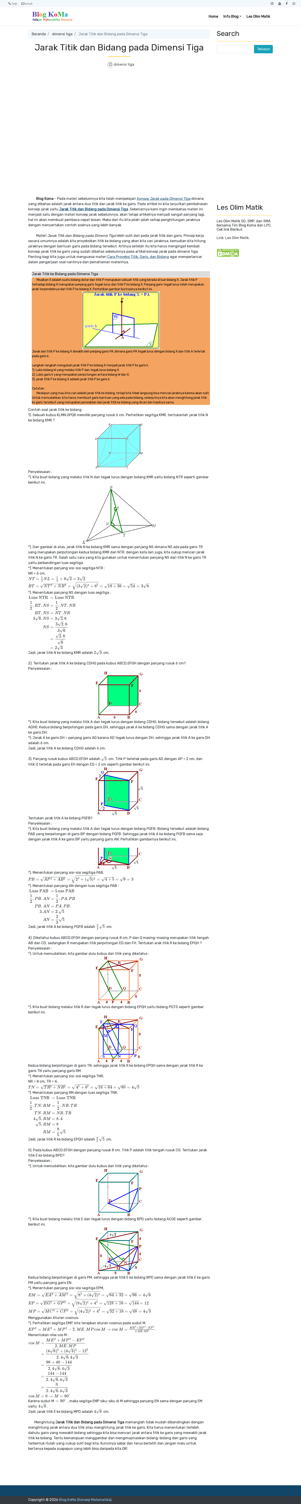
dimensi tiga (62, 34)
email (28, 3)
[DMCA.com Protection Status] (228, 252)
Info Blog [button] (231, 16)
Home (213, 16)
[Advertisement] (119, 103)
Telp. (15, 3)
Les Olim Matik (258, 16)
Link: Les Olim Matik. (233, 238)
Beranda (39, 34)
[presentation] (56, 579)
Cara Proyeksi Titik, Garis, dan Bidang (138, 257)
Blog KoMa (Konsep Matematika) (85, 1500)
